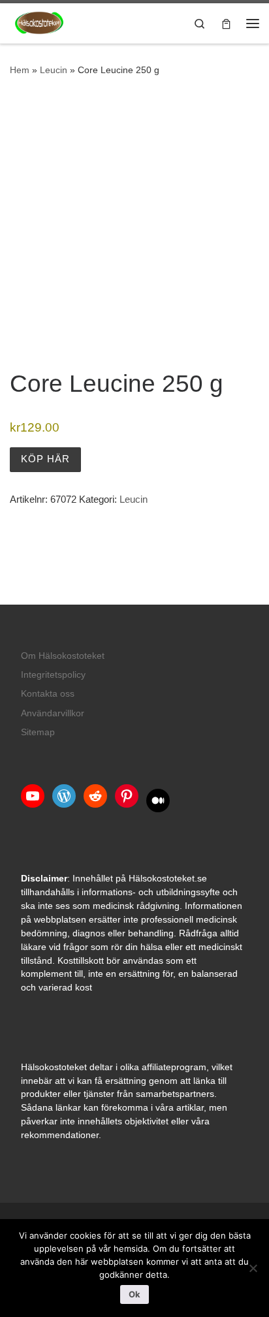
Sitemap (38, 732)
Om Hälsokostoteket (62, 656)
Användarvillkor (52, 713)
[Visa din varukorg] (226, 23)
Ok (134, 1294)
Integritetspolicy (53, 675)
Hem (19, 70)
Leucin (53, 70)
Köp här (45, 458)
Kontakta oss (47, 694)
